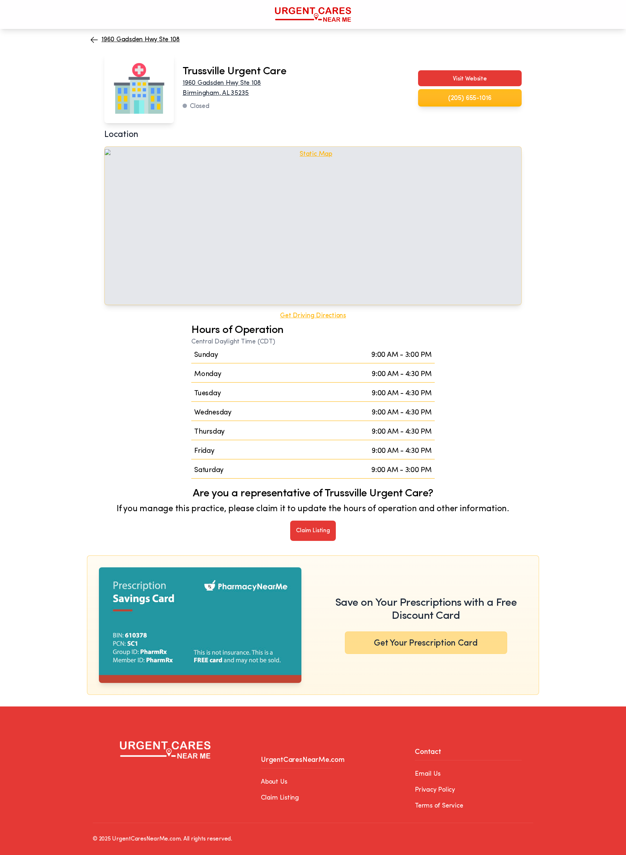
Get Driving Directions (313, 316)
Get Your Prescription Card (426, 643)
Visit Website (470, 79)
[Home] (313, 14)
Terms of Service (439, 806)
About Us (274, 782)
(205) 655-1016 (470, 98)
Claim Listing (313, 531)
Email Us (428, 774)
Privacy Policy (435, 790)
